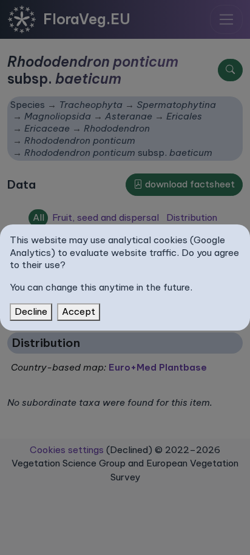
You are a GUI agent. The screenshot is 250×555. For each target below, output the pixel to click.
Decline (31, 311)
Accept (78, 311)
